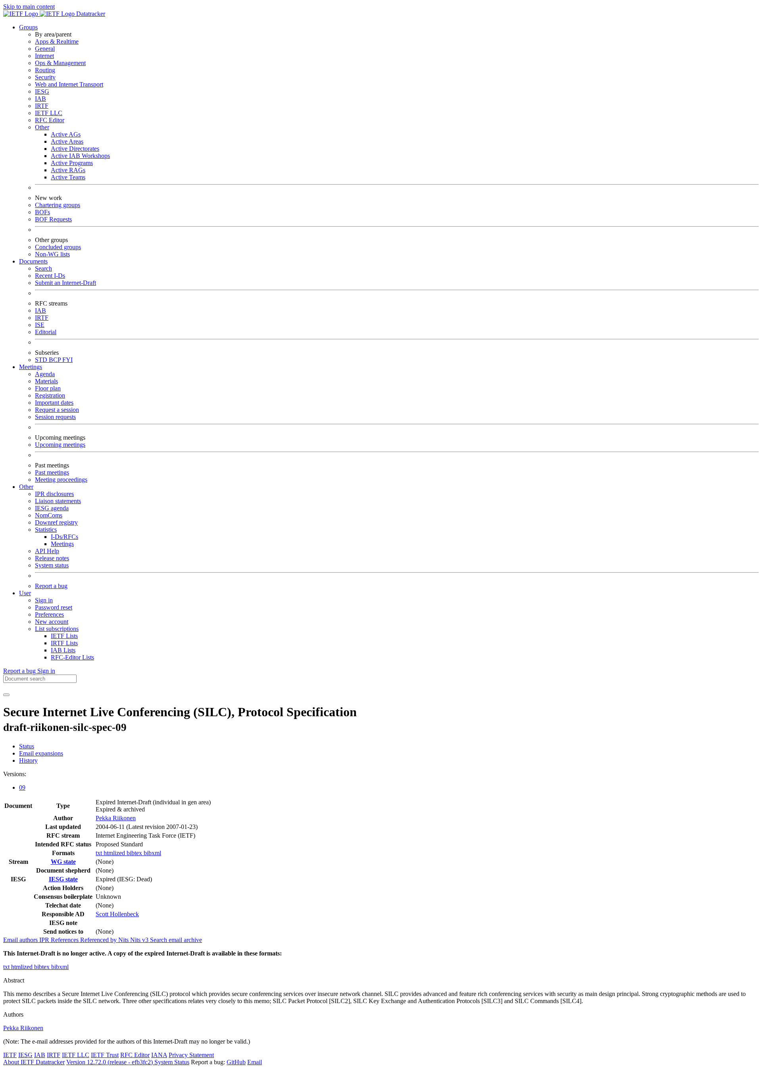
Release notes (52, 558)
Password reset (53, 607)
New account (51, 621)
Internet (44, 55)
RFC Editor (49, 120)
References (65, 939)
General (45, 48)
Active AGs (66, 134)
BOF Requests (53, 219)
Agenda (45, 374)
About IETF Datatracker (34, 1062)
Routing (45, 70)
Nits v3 (140, 939)
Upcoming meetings (60, 444)
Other (42, 127)
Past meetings (52, 472)
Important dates (54, 402)
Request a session (57, 409)
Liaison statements (58, 501)
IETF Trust (105, 1055)
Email (254, 1062)
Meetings (62, 543)
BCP (55, 359)
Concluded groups (58, 247)
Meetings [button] (30, 366)
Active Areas (67, 141)
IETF (10, 1055)
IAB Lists (63, 650)
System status (52, 565)
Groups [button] (28, 27)
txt (100, 853)
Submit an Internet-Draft (65, 282)
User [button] (25, 593)
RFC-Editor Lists (72, 657)
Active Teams (68, 177)
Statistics (46, 529)
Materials (46, 381)
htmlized (115, 853)
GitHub (236, 1062)
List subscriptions (57, 628)
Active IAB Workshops (80, 155)
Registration (50, 395)
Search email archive (176, 939)
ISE (39, 324)
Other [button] (26, 486)
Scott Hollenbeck (117, 914)
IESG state (63, 879)
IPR (45, 939)
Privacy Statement (191, 1055)
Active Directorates (75, 148)
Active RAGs (68, 170)
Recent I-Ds (50, 275)
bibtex (135, 853)
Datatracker (90, 13)
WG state (63, 861)
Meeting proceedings (61, 479)
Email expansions (41, 753)
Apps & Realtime (57, 41)
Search (43, 268)
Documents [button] (33, 261)
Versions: (14, 774)
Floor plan (48, 388)
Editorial (45, 332)
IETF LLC (48, 113)
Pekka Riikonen (116, 818)
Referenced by (99, 939)
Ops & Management (60, 63)
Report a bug (51, 586)
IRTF (41, 105)
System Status (171, 1062)
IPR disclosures (54, 493)
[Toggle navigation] (6, 695)
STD (42, 359)
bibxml (152, 853)
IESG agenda (52, 508)
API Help (47, 551)
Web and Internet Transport (69, 84)
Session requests (55, 416)
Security (45, 77)
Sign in (44, 600)
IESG (42, 91)
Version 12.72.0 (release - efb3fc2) (110, 1062)
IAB (40, 98)
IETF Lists (64, 636)
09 (22, 787)
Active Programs (72, 163)
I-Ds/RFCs (64, 536)
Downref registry (56, 522)
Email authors (21, 939)
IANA (159, 1055)
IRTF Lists (64, 643)
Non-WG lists (52, 254)
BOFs (42, 212)
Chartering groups (57, 205)
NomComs (48, 515)
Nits (124, 939)
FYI (67, 359)
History (28, 760)
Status (26, 746)
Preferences (49, 614)
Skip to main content (29, 6)
